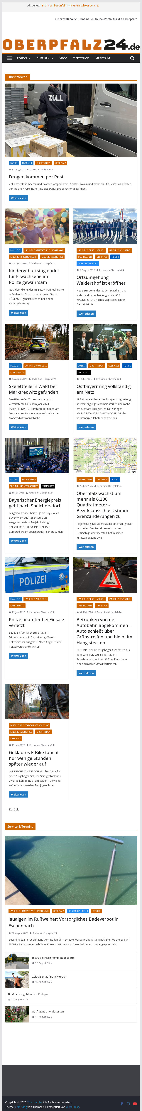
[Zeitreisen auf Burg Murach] (17, 979)
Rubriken (43, 58)
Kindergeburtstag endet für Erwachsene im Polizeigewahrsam (34, 276)
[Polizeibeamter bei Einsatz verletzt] (37, 575)
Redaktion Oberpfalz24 (44, 263)
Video (63, 58)
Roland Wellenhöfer (43, 169)
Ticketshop (81, 58)
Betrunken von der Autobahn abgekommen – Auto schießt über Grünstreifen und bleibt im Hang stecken (104, 631)
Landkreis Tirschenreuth (23, 257)
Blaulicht (27, 163)
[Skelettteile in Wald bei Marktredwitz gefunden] (37, 342)
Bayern (13, 163)
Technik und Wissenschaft (24, 486)
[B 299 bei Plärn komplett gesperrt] (17, 960)
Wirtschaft (83, 372)
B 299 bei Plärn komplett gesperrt (53, 957)
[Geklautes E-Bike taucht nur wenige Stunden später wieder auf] (37, 701)
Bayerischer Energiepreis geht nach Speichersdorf (35, 503)
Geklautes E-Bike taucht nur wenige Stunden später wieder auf (34, 758)
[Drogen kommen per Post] (71, 120)
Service (96, 911)
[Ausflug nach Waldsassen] (17, 1014)
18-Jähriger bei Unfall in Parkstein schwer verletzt (69, 6)
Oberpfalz (60, 163)
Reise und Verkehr (87, 263)
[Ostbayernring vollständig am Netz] (105, 342)
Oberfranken (43, 163)
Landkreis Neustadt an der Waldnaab (44, 250)
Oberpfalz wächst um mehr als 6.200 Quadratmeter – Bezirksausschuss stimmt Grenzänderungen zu (103, 504)
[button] (29, 58)
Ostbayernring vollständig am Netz (104, 389)
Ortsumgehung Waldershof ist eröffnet (101, 280)
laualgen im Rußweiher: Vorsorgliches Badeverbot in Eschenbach (64, 922)
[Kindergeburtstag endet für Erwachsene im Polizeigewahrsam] (37, 226)
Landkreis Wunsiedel (52, 257)
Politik (115, 257)
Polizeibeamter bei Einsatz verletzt (36, 622)
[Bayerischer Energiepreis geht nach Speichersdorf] (37, 455)
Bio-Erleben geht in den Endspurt (29, 994)
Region (22, 58)
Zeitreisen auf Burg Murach (49, 976)
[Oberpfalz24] (71, 40)
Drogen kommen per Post (36, 177)
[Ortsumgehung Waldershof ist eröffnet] (105, 226)
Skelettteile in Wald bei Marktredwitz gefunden (33, 389)
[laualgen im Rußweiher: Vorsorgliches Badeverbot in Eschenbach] (71, 870)
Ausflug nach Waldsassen (48, 1011)
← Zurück (12, 809)
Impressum (102, 58)
